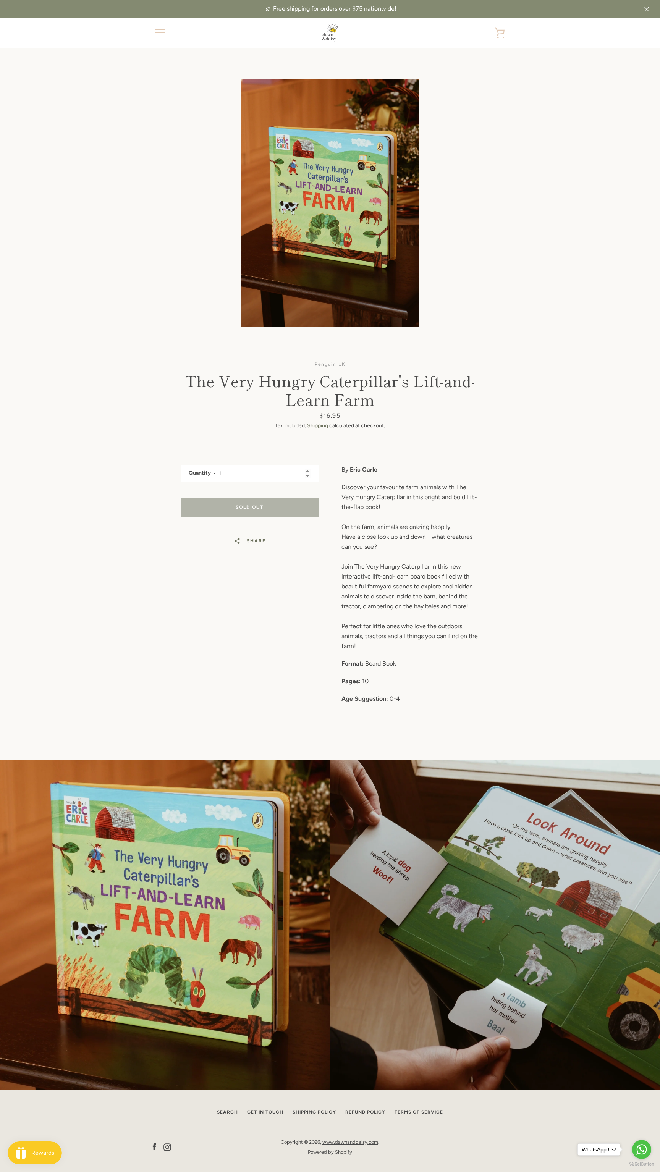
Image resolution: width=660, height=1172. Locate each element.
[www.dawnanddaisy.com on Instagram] (167, 1146)
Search (227, 1112)
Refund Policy (365, 1112)
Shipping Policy (314, 1112)
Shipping (317, 425)
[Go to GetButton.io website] (641, 1164)
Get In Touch (265, 1112)
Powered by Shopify (330, 1152)
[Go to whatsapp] (641, 1149)
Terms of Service (419, 1112)
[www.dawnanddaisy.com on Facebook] (154, 1146)
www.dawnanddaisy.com (350, 1142)
